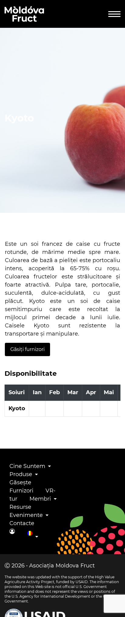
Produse (20, 474)
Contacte (21, 523)
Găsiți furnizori (27, 349)
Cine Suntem (27, 466)
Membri (40, 498)
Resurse (20, 507)
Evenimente (26, 515)
